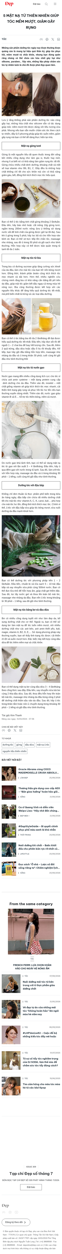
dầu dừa (29, 745)
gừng (19, 745)
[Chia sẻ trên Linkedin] (58, 39)
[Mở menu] (55, 3)
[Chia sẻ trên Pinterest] (47, 39)
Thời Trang (25, 835)
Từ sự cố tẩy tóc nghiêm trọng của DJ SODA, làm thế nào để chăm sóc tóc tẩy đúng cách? (40, 1062)
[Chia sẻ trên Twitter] (53, 39)
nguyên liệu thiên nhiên (15, 751)
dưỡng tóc (8, 745)
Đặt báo (36, 4)
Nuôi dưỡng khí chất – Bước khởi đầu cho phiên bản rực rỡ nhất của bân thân (38, 849)
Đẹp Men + (25, 816)
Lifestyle (24, 854)
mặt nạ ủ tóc (43, 745)
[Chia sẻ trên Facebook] (41, 39)
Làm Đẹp (24, 778)
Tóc (4, 39)
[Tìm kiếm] (46, 4)
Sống (22, 797)
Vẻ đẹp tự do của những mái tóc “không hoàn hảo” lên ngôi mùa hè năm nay (41, 1011)
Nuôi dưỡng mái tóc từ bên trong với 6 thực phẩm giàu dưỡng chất (39, 985)
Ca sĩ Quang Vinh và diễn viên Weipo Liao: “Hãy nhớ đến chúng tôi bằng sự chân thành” (37, 811)
